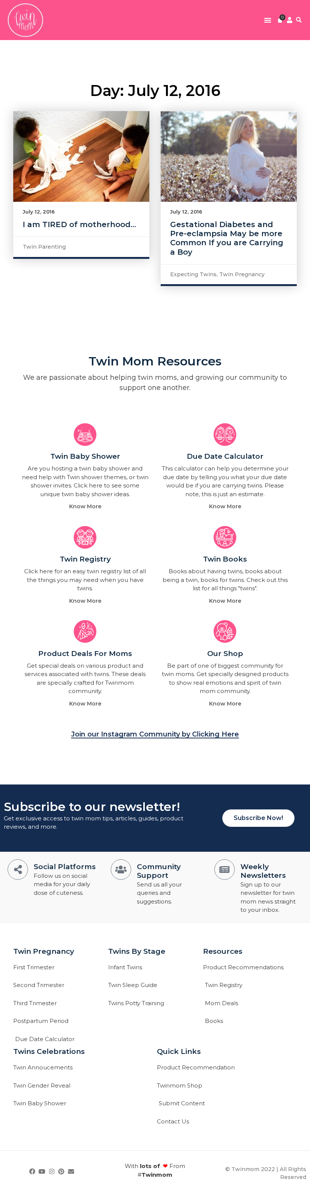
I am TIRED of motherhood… (79, 224)
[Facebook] (32, 1171)
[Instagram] (52, 1171)
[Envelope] (71, 1171)
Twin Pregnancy (242, 274)
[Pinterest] (61, 1171)
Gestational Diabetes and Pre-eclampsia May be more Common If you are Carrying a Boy (226, 238)
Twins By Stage (136, 951)
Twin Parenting (44, 246)
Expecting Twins (193, 274)
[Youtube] (42, 1171)
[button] (267, 20)
